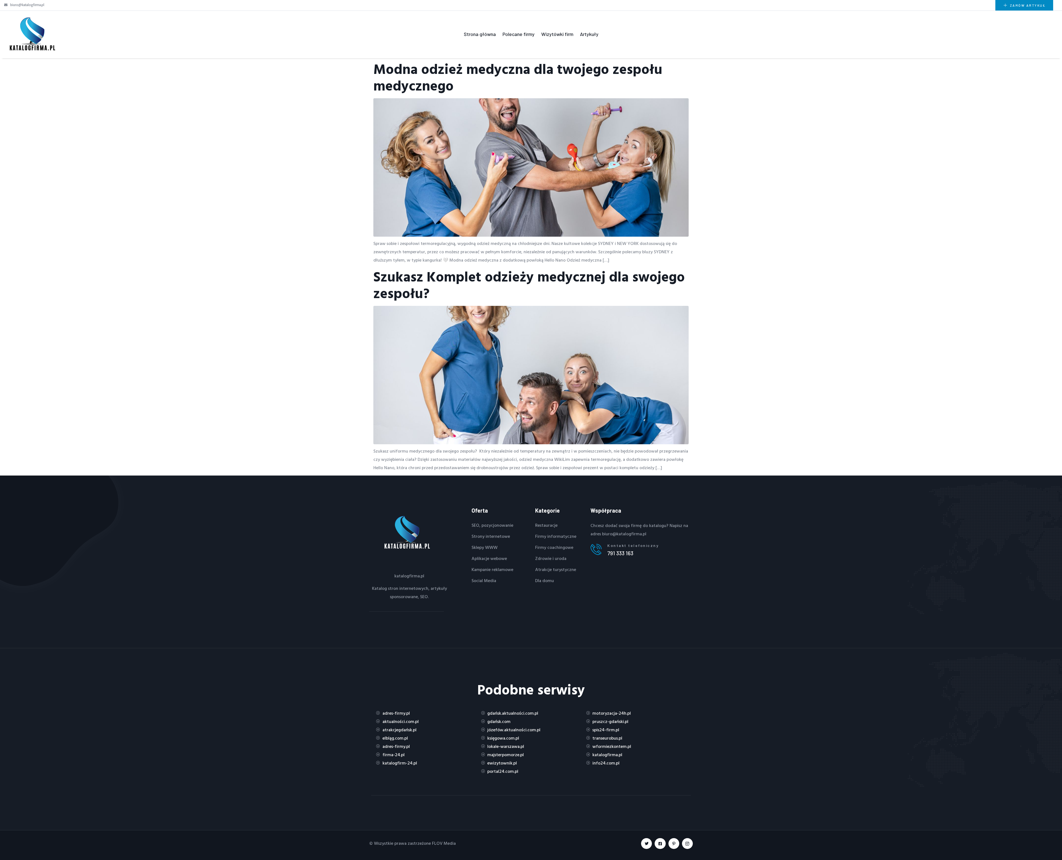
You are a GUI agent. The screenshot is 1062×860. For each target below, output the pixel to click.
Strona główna (480, 34)
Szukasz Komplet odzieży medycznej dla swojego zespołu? (529, 284)
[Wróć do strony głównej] (31, 34)
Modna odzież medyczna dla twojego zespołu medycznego (517, 77)
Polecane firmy (519, 34)
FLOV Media (444, 843)
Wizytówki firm (557, 34)
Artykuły (589, 34)
